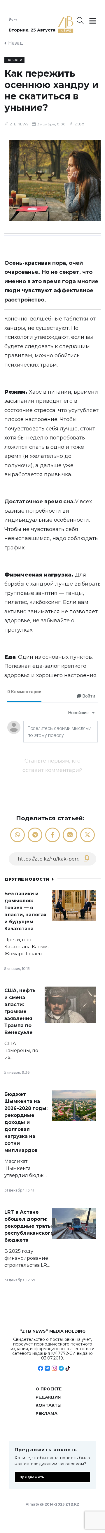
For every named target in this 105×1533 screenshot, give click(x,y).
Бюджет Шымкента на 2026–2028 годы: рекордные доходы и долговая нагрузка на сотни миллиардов (26, 1122)
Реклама (46, 1413)
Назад (15, 43)
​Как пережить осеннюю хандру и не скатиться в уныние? (51, 90)
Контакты (49, 1405)
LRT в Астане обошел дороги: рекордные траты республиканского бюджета (29, 1226)
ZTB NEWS (19, 124)
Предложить (32, 1477)
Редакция (48, 1397)
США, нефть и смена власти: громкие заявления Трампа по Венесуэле (20, 1011)
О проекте (49, 1389)
